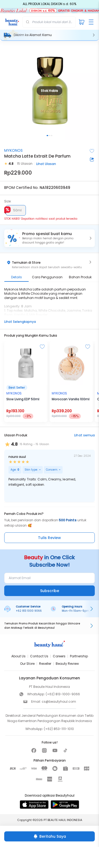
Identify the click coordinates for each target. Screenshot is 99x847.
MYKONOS (13, 150)
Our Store (27, 663)
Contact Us (39, 656)
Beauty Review (67, 663)
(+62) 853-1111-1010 (59, 729)
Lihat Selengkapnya (20, 321)
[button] (49, 238)
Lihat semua (84, 435)
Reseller (45, 663)
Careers (59, 656)
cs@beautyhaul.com (59, 701)
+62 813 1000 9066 (29, 611)
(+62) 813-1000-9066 (63, 694)
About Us (18, 656)
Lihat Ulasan (46, 164)
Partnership (79, 656)
